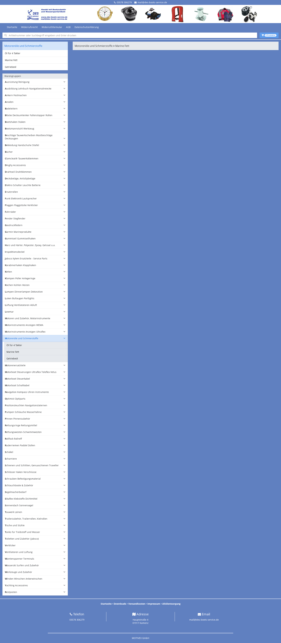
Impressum (153, 603)
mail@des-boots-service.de (152, 2)
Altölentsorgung (171, 603)
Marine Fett (11, 60)
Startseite (12, 27)
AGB (68, 27)
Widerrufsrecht (29, 27)
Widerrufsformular (52, 27)
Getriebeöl (10, 66)
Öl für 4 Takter (12, 53)
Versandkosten (136, 603)
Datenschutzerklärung (86, 27)
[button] (35, 82)
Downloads (120, 603)
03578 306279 (124, 2)
